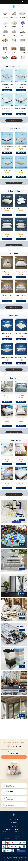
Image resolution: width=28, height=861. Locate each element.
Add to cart (7, 90)
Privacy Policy (17, 831)
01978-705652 (16, 747)
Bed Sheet (5, 35)
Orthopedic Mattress (5, 18)
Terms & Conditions (18, 836)
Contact (3, 833)
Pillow (5, 26)
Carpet (14, 52)
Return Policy (17, 833)
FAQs (16, 838)
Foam (23, 26)
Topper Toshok (23, 17)
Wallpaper (23, 52)
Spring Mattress (13, 17)
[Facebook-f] (10, 826)
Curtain (5, 52)
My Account (4, 836)
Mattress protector (22, 61)
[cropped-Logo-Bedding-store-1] (14, 7)
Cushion (5, 61)
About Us (4, 831)
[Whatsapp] (18, 826)
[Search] (22, 2)
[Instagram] (15, 826)
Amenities (23, 35)
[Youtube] (13, 826)
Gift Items (14, 61)
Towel (14, 35)
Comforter (14, 26)
